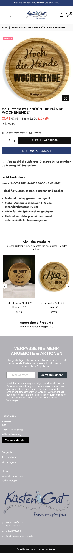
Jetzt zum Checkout (36, 151)
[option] (36, 69)
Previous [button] (4, 286)
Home (4, 27)
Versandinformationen (16, 132)
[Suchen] (9, 15)
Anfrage (37, 132)
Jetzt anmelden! (52, 374)
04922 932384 (13, 531)
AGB (4, 425)
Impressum (7, 421)
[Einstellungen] (61, 15)
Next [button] (68, 286)
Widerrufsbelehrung (11, 434)
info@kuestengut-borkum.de (19, 536)
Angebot (8, 38)
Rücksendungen (9, 480)
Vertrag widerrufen (15, 440)
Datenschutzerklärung (18, 386)
